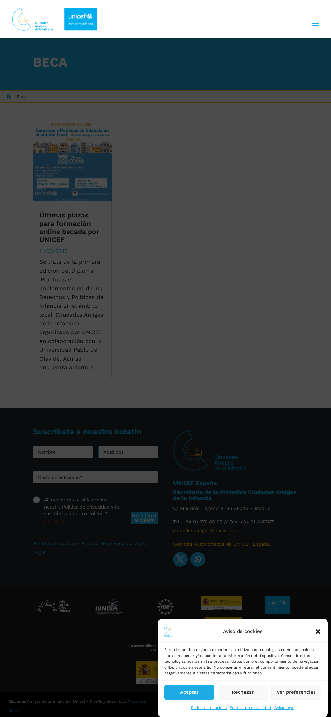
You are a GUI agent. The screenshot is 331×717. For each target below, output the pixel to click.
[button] (318, 631)
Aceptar (189, 692)
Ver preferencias (296, 692)
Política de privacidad (250, 707)
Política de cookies (209, 707)
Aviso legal (284, 707)
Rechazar (243, 692)
